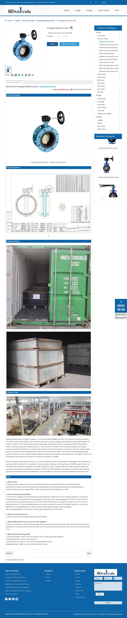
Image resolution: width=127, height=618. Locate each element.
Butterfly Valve (103, 39)
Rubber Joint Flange (104, 114)
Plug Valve (101, 83)
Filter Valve (101, 86)
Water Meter (102, 129)
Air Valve (100, 92)
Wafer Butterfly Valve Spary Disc (110, 48)
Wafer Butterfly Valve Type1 (108, 65)
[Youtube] (13, 599)
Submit (108, 603)
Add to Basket (70, 44)
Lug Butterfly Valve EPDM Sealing (110, 59)
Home (77, 574)
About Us (78, 584)
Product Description (14, 82)
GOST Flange (102, 108)
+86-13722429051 (49, 2)
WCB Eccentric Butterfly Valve (109, 71)
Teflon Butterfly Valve (106, 62)
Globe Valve (102, 77)
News (77, 594)
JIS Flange (101, 111)
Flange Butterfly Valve (106, 42)
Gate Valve (101, 36)
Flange (98, 95)
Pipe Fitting (101, 126)
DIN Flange (101, 105)
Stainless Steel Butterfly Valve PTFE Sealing (110, 56)
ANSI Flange (101, 99)
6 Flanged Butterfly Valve (15, 560)
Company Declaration (114, 614)
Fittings (99, 117)
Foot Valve (101, 89)
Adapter (100, 120)
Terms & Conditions (98, 614)
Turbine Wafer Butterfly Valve (109, 45)
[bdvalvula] (19, 10)
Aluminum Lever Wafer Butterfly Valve (110, 51)
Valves (98, 32)
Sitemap (77, 614)
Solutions (78, 587)
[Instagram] (16, 599)
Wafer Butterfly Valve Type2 (109, 68)
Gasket (100, 123)
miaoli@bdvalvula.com (27, 2)
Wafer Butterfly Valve (106, 54)
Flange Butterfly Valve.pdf (82, 89)
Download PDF (67, 33)
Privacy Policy (80, 597)
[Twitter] (9, 599)
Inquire (52, 44)
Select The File (100, 594)
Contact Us (79, 591)
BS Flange (101, 102)
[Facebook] (90, 2)
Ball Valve (101, 80)
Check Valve (102, 74)
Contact (103, 2)
